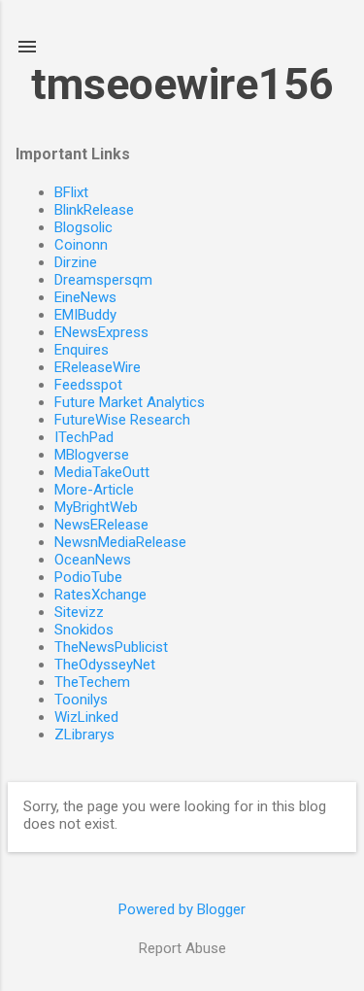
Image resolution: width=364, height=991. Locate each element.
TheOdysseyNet (104, 664)
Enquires (81, 350)
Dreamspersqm (103, 280)
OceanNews (92, 559)
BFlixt (71, 192)
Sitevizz (79, 612)
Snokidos (84, 629)
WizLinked (86, 717)
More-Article (94, 489)
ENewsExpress (101, 332)
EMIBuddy (85, 315)
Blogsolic (83, 227)
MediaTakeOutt (101, 472)
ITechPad (84, 437)
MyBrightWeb (96, 507)
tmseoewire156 (182, 84)
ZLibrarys (84, 734)
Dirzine (75, 262)
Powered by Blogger (182, 909)
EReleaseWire (97, 367)
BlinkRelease (94, 210)
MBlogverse (91, 454)
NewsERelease (101, 524)
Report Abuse (182, 948)
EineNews (85, 297)
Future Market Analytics (129, 402)
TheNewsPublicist (111, 647)
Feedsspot (88, 384)
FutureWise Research (122, 419)
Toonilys (81, 699)
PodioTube (88, 577)
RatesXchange (100, 594)
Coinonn (81, 245)
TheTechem (92, 682)
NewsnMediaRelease (120, 542)
